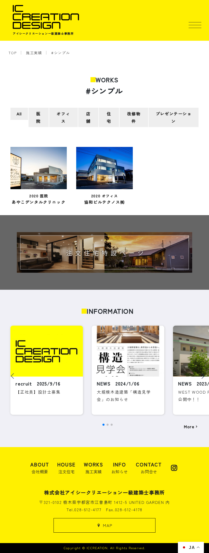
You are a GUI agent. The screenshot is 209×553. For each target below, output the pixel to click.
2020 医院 (39, 199)
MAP (107, 525)
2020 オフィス (104, 199)
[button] (12, 376)
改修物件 (134, 117)
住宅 (109, 117)
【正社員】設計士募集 (38, 392)
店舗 (88, 117)
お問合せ (149, 468)
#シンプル (60, 52)
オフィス (63, 117)
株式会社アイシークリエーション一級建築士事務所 (104, 492)
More (189, 426)
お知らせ (119, 468)
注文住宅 (66, 468)
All (19, 113)
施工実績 (34, 52)
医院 (38, 117)
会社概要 (39, 468)
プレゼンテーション (174, 117)
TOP (12, 52)
